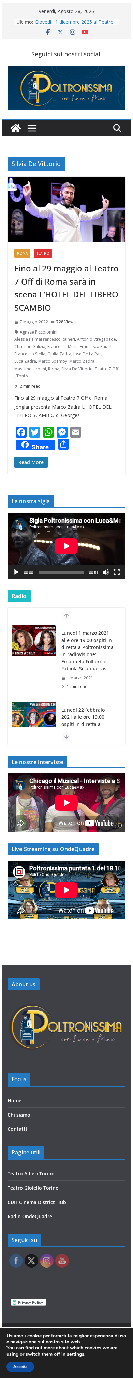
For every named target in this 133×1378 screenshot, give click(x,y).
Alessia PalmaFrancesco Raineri (44, 339)
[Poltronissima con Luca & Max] (16, 128)
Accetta (20, 1367)
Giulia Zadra (59, 354)
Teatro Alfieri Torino (31, 1173)
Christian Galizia (29, 347)
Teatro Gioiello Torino (33, 1188)
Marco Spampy (52, 361)
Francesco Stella (29, 354)
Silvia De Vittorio (77, 369)
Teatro (42, 253)
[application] (66, 546)
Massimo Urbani (30, 369)
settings (75, 1354)
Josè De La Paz (87, 354)
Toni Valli (25, 376)
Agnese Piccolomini (38, 332)
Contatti (17, 1129)
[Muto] (105, 572)
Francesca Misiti (62, 347)
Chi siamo (19, 1114)
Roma (22, 253)
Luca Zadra (25, 361)
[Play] (16, 572)
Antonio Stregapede (96, 339)
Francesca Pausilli (97, 347)
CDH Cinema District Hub (37, 1202)
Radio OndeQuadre (30, 1216)
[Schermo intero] (116, 572)
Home (14, 1100)
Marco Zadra (81, 361)
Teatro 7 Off (106, 369)
